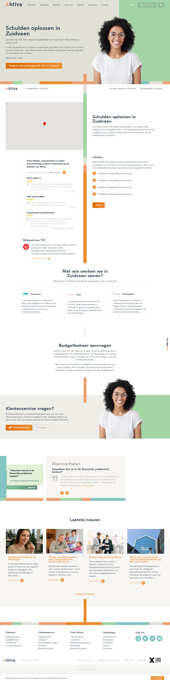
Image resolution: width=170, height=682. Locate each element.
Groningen (108, 642)
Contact (105, 4)
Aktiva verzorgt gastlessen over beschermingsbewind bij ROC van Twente (145, 559)
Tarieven (42, 427)
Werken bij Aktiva (79, 648)
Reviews (56, 4)
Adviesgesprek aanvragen (151, 88)
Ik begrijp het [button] (157, 678)
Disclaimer (129, 660)
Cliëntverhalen (77, 637)
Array (99, 205)
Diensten (32, 4)
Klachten (42, 645)
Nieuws (80, 4)
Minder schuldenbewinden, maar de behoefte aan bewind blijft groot (63, 559)
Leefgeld (42, 639)
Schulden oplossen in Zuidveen (122, 88)
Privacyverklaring (86, 660)
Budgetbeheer (12, 639)
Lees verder (73, 485)
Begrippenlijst (44, 637)
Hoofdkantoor (109, 637)
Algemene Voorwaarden (109, 660)
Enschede (107, 648)
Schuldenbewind (13, 645)
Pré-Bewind (11, 642)
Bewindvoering (13, 637)
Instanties (44, 4)
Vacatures (92, 4)
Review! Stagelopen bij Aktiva (105, 557)
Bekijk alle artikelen (85, 594)
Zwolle (106, 645)
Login (131, 4)
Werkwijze (75, 645)
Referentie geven (46, 648)
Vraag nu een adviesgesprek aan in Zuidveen (34, 65)
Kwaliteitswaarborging (81, 642)
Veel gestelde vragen (48, 642)
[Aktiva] (14, 4)
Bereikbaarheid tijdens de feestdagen (22, 558)
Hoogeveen (108, 639)
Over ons (69, 4)
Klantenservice (147, 4)
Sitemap (141, 660)
